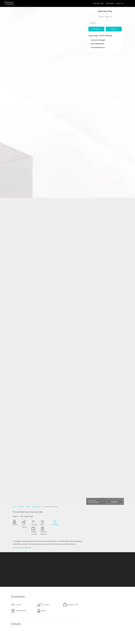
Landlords (110, 3)
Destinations (98, 3)
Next (127, 100)
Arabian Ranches (36, 506)
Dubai (28, 506)
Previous (8, 100)
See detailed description (21, 547)
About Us (120, 3)
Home (14, 506)
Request (114, 501)
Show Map (55, 524)
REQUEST (95, 29)
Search (114, 29)
